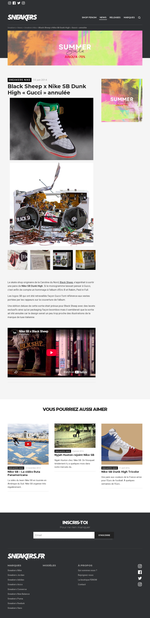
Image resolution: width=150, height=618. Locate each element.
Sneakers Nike (30, 27)
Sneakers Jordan (16, 575)
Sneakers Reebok (16, 603)
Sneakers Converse (17, 589)
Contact (82, 584)
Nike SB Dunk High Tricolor (120, 471)
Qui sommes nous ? (87, 570)
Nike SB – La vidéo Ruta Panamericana (24, 473)
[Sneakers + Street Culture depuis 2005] (26, 557)
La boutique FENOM (87, 580)
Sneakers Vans (15, 608)
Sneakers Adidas (16, 580)
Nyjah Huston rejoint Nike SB (74, 455)
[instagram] (10, 3)
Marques (129, 17)
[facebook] (14, 3)
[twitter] (19, 3)
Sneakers (12, 27)
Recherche (139, 17)
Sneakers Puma (15, 598)
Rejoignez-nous (85, 575)
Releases (115, 17)
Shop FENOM (89, 17)
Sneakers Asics (15, 584)
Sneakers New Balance (19, 594)
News (103, 17)
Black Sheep (66, 282)
